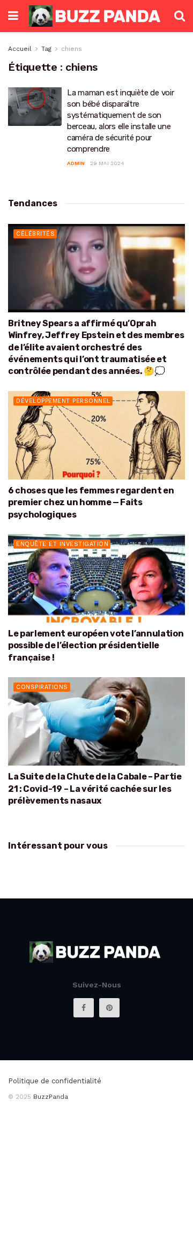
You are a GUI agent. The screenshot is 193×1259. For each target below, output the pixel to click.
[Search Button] (179, 16)
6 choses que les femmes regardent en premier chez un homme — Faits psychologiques (91, 502)
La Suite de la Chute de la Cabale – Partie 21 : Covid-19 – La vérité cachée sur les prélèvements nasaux (95, 788)
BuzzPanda (50, 1096)
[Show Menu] (13, 16)
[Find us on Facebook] (83, 1007)
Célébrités (35, 233)
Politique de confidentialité (54, 1081)
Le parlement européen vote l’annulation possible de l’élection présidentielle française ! (96, 645)
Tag (46, 49)
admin (76, 163)
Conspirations (42, 687)
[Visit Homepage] (96, 15)
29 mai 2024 (107, 163)
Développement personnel (63, 401)
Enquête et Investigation (62, 544)
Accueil (20, 49)
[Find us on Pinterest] (109, 1007)
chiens (71, 49)
